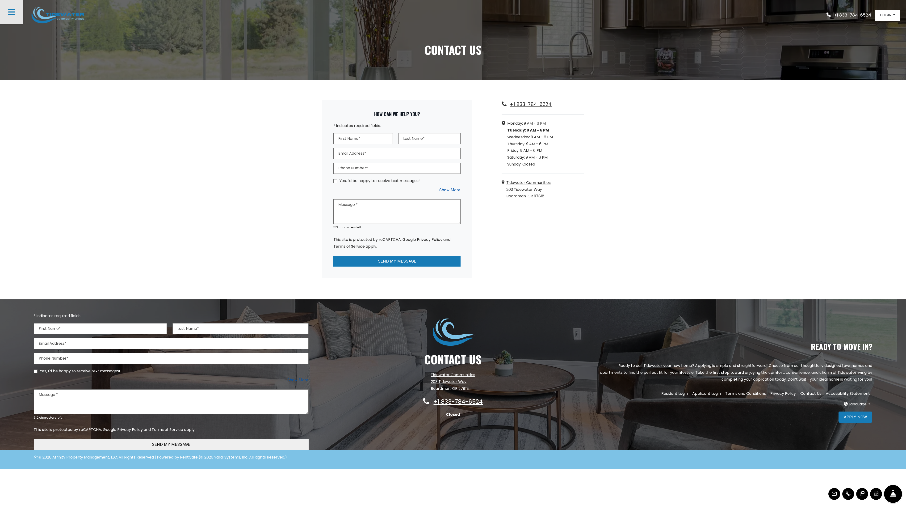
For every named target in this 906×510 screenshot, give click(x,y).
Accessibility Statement (848, 393)
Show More (450, 189)
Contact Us (810, 393)
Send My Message (397, 261)
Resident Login (674, 393)
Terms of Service (349, 246)
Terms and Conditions (745, 393)
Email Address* (352, 153)
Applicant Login (706, 393)
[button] (887, 15)
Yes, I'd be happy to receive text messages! (380, 180)
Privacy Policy (429, 239)
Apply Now (855, 417)
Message (348, 204)
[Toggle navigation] (11, 12)
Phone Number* (353, 168)
